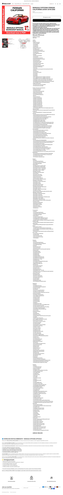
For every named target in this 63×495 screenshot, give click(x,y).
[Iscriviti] (40, 488)
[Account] (58, 4)
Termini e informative (13, 492)
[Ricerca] (56, 4)
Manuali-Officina (6, 492)
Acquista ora (47, 20)
